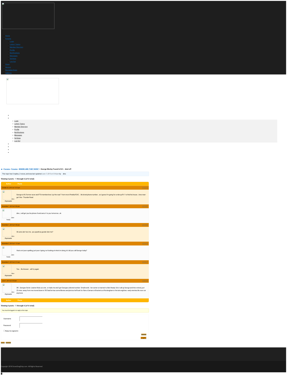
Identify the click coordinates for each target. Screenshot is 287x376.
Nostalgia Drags (11, 70)
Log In (143, 338)
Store (7, 64)
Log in (3, 342)
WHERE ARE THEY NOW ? (29, 169)
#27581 (145, 206)
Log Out (13, 62)
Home (7, 36)
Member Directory (16, 47)
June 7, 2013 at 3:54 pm (50, 174)
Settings (13, 59)
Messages (13, 56)
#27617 (145, 262)
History (8, 67)
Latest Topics (15, 44)
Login (12, 41)
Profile (12, 50)
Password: (7, 325)
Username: (7, 319)
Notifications (15, 53)
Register (143, 334)
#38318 (145, 281)
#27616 (145, 243)
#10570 (145, 188)
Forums (8, 39)
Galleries (8, 73)
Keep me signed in (11, 331)
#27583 (145, 225)
